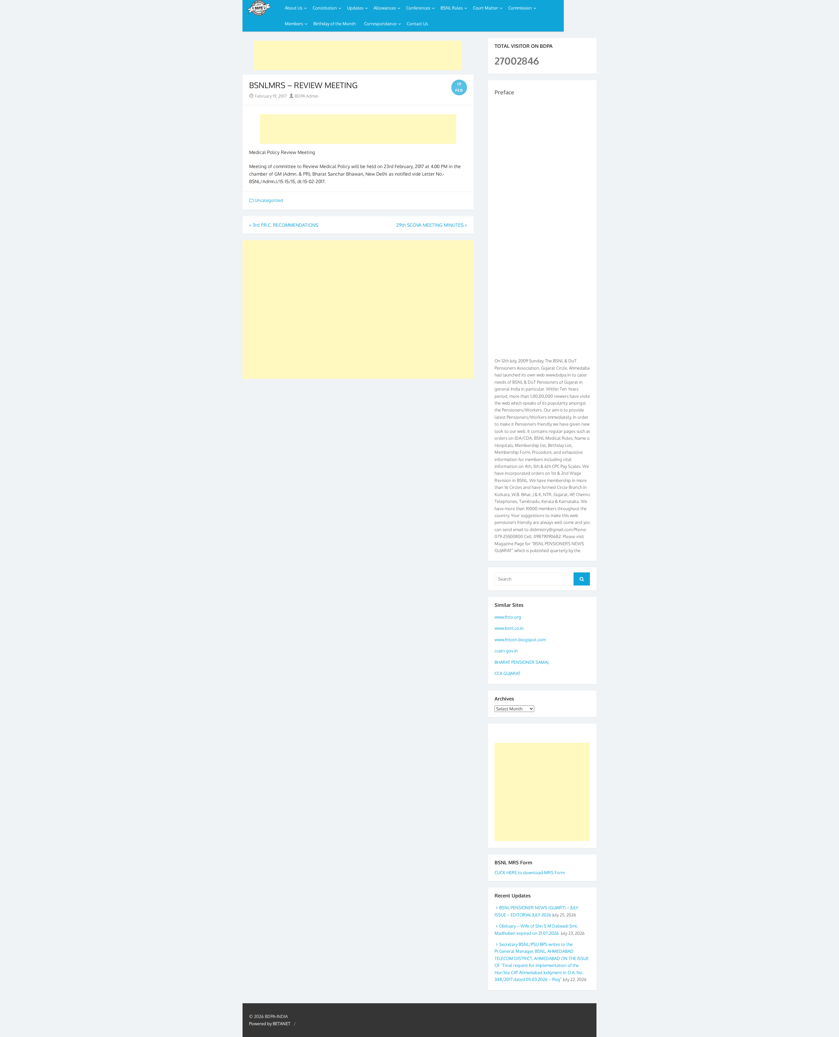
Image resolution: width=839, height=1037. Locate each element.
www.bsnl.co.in (509, 628)
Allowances (385, 7)
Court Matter (485, 7)
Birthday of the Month (334, 23)
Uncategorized (269, 200)
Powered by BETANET (269, 1023)
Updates (355, 7)
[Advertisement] (358, 55)
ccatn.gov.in (506, 650)
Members (294, 23)
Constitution (325, 7)
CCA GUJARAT (507, 673)
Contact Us (417, 23)
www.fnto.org (508, 617)
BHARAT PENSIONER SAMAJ (521, 662)
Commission (520, 7)
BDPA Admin (306, 96)
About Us (293, 7)
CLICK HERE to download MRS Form (530, 872)
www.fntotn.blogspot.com (520, 639)
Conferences (418, 7)
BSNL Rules (451, 7)
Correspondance (380, 23)
